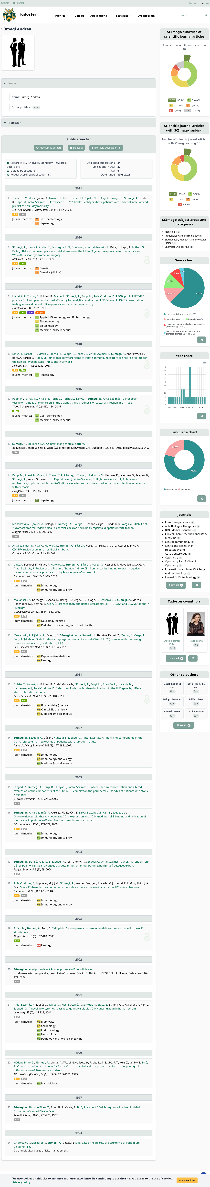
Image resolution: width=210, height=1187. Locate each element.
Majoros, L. (51, 545)
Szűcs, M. (19, 928)
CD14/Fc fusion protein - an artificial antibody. (40, 549)
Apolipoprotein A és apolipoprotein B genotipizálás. (61, 969)
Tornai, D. (18, 198)
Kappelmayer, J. (63, 479)
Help (6, 2)
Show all (175, 584)
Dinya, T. (17, 354)
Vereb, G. (98, 564)
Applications (98, 16)
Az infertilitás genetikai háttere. (65, 444)
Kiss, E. (107, 812)
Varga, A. (127, 524)
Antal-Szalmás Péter (172, 642)
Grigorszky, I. (22, 1142)
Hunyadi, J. (59, 737)
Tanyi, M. (96, 684)
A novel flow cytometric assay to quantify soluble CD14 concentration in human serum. (82, 1008)
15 (178, 232)
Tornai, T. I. (77, 198)
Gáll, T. (46, 247)
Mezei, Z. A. (19, 296)
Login (192, 3)
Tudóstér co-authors (50, 147)
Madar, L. (59, 296)
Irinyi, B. (48, 787)
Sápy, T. (18, 639)
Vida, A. (38, 545)
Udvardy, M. (96, 475)
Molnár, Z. (127, 635)
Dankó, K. (35, 861)
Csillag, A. (103, 198)
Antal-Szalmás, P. (38, 202)
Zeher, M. (96, 812)
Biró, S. (81, 1107)
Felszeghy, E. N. (61, 247)
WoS (31, 312)
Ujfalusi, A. (37, 524)
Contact (19, 2)
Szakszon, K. (79, 247)
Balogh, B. (117, 198)
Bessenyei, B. (108, 600)
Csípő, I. (76, 1004)
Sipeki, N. (90, 198)
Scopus (40, 312)
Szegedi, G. (74, 737)
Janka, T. (54, 198)
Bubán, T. (19, 684)
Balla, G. (27, 251)
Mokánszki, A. (36, 444)
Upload (79, 16)
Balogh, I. (79, 524)
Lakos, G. (54, 1004)
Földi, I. (64, 198)
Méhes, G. (138, 247)
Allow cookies (187, 1180)
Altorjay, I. (70, 475)
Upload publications (22, 170)
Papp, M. (21, 202)
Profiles (60, 16)
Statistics (122, 16)
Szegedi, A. (35, 737)
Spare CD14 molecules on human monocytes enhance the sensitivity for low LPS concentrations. (80, 887)
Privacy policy (21, 1182)
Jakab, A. (29, 639)
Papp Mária (196, 640)
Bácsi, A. (80, 545)
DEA (23, 214)
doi (15, 214)
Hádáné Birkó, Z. (24, 1062)
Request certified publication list (30, 174)
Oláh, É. (138, 524)
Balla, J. (16, 251)
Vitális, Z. (30, 198)
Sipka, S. (84, 812)
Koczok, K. (32, 684)
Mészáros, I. (38, 1142)
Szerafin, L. (109, 684)
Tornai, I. (56, 354)
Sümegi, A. (131, 198)
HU (207, 3)
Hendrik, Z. (34, 247)
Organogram (146, 16)
